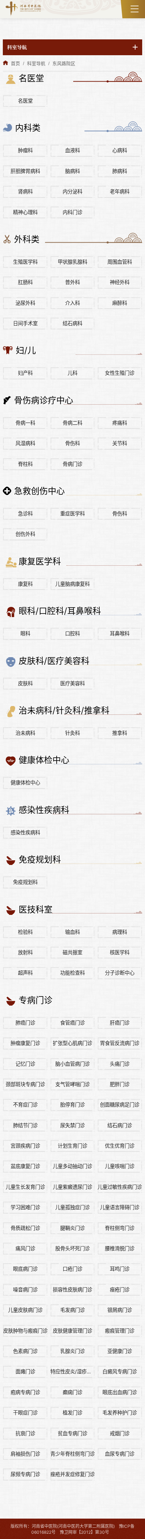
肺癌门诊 (25, 1023)
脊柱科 (25, 464)
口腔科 (72, 633)
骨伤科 (72, 443)
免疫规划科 (25, 882)
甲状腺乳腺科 (72, 262)
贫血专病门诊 (72, 1433)
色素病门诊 (25, 1351)
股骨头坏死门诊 (72, 1248)
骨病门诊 (72, 464)
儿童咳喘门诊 (119, 1166)
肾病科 (25, 191)
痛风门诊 (25, 1248)
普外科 (72, 282)
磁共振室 (72, 952)
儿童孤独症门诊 (72, 1207)
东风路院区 (63, 63)
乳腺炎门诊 (72, 1351)
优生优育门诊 (119, 1146)
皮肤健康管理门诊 (72, 1331)
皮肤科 (25, 683)
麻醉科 (119, 303)
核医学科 (120, 952)
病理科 (119, 932)
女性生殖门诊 (119, 373)
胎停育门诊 (72, 1105)
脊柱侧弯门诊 (119, 1228)
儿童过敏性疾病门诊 (119, 1187)
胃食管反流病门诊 (119, 1043)
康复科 (25, 584)
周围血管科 (119, 262)
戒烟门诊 (120, 1433)
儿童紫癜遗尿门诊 (72, 1187)
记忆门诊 (25, 1064)
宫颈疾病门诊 (25, 1146)
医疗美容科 (72, 683)
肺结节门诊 (25, 1125)
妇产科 (25, 373)
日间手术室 (25, 323)
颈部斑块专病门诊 (25, 1084)
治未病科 (25, 733)
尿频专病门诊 (25, 1474)
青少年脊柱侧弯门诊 (72, 1454)
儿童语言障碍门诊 (119, 1207)
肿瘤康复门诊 (25, 1043)
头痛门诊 (120, 1064)
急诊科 (25, 514)
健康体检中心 (25, 782)
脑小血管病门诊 (72, 1064)
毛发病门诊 (72, 1310)
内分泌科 (72, 191)
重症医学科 (72, 514)
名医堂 (25, 101)
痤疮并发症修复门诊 (72, 1474)
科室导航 (36, 63)
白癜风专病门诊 (119, 1371)
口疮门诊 (72, 1269)
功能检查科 (72, 973)
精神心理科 (25, 212)
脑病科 (72, 171)
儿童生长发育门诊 (25, 1187)
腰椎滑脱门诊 (119, 1248)
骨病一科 (25, 423)
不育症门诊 (25, 1105)
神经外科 (120, 282)
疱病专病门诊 (25, 1392)
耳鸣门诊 (120, 1269)
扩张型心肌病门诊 (72, 1043)
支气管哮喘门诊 (72, 1084)
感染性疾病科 (25, 832)
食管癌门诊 (72, 1023)
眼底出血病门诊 (119, 1392)
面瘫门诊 (25, 1371)
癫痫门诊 (72, 1392)
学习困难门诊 (25, 1207)
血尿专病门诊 (119, 1454)
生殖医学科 (25, 262)
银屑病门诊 (119, 1310)
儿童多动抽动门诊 (72, 1166)
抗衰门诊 (25, 1433)
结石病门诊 (119, 1125)
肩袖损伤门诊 (25, 1454)
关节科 (119, 443)
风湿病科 (25, 443)
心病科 (119, 150)
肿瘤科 (25, 150)
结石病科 (72, 323)
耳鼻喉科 (120, 633)
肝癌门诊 (120, 1023)
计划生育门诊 (72, 1146)
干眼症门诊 (25, 1413)
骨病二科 (72, 423)
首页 (15, 63)
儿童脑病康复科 (72, 584)
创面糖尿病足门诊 (119, 1105)
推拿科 (119, 733)
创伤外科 (25, 534)
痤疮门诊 (120, 1290)
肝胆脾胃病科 (25, 171)
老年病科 (120, 191)
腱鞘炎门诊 (72, 1228)
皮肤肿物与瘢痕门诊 (25, 1331)
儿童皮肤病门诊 (25, 1310)
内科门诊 (72, 212)
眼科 (25, 633)
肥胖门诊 (120, 1084)
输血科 (72, 932)
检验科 (25, 932)
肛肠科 (25, 282)
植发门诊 (72, 1413)
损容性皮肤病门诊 (72, 1290)
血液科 (72, 150)
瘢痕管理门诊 (119, 1331)
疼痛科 (119, 423)
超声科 (25, 973)
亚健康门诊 (119, 1351)
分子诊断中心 (119, 973)
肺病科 (119, 171)
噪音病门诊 (25, 1290)
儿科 (72, 373)
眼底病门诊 (25, 1269)
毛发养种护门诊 (119, 1413)
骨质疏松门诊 (25, 1228)
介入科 (72, 303)
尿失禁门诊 (72, 1125)
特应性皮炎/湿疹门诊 (72, 1371)
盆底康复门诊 (25, 1166)
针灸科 (72, 733)
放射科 (25, 952)
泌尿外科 (25, 303)
